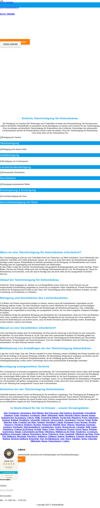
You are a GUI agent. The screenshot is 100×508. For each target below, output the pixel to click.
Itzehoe (92, 415)
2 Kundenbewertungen (9, 472)
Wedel (88, 420)
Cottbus (65, 441)
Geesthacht (35, 415)
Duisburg (28, 425)
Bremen (84, 422)
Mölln (37, 418)
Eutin (16, 415)
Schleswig (45, 420)
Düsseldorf (50, 422)
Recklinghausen (52, 439)
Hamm (18, 432)
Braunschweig (68, 427)
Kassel (78, 429)
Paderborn (53, 434)
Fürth (96, 434)
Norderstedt (65, 418)
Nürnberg (18, 425)
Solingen (25, 434)
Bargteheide (78, 413)
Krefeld (37, 429)
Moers (68, 439)
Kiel (5, 413)
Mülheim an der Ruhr (65, 432)
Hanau (44, 441)
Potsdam (93, 429)
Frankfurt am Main (27, 422)
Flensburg (24, 415)
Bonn (63, 425)
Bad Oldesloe (38, 413)
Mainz (45, 429)
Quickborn (93, 418)
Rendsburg (24, 420)
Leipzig (59, 422)
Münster (70, 425)
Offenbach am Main (84, 434)
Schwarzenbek (56, 420)
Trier (42, 439)
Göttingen (52, 436)
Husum (85, 415)
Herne (44, 434)
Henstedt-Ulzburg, (73, 415)
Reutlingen (70, 436)
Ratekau (6, 420)
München (8, 422)
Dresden (92, 422)
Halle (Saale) (91, 427)
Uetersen (80, 420)
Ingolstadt (69, 434)
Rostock (70, 429)
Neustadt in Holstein (50, 418)
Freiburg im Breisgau (23, 429)
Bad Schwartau (51, 413)
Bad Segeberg (66, 413)
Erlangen (80, 436)
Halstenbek (53, 415)
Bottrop (61, 436)
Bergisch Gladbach (19, 439)
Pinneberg (76, 418)
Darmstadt (16, 434)
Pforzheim (21, 436)
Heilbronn (11, 436)
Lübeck (30, 418)
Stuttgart (41, 422)
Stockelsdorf (69, 420)
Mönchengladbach (32, 427)
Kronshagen (20, 418)
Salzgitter (76, 439)
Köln (15, 422)
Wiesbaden (18, 427)
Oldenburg (49, 432)
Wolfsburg (42, 436)
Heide (61, 415)
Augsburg (7, 427)
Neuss (61, 434)
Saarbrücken (8, 432)
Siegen (84, 439)
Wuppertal (47, 425)
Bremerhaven (91, 436)
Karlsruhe (90, 425)
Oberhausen (60, 429)
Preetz (84, 418)
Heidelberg (5, 434)
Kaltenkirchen (7, 418)
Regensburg (35, 434)
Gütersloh (92, 439)
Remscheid (34, 439)
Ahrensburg (25, 413)
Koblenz (6, 439)
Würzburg (31, 436)
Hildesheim (35, 441)
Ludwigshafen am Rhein (33, 432)
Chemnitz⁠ (80, 427)
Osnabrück (81, 432)
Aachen (58, 427)
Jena (62, 439)
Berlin (94, 420)
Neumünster (13, 413)
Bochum (37, 425)
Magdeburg (8, 429)
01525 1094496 (6, 490)
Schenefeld (35, 420)
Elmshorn (8, 415)
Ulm (4, 436)
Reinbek (14, 420)
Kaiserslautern (54, 441)
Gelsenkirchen (47, 427)
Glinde (44, 415)
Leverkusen (92, 432)
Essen (76, 422)
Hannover (8, 425)
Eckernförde (90, 413)
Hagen (85, 429)
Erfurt (51, 429)
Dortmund (68, 422)
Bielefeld (56, 425)
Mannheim (80, 425)
